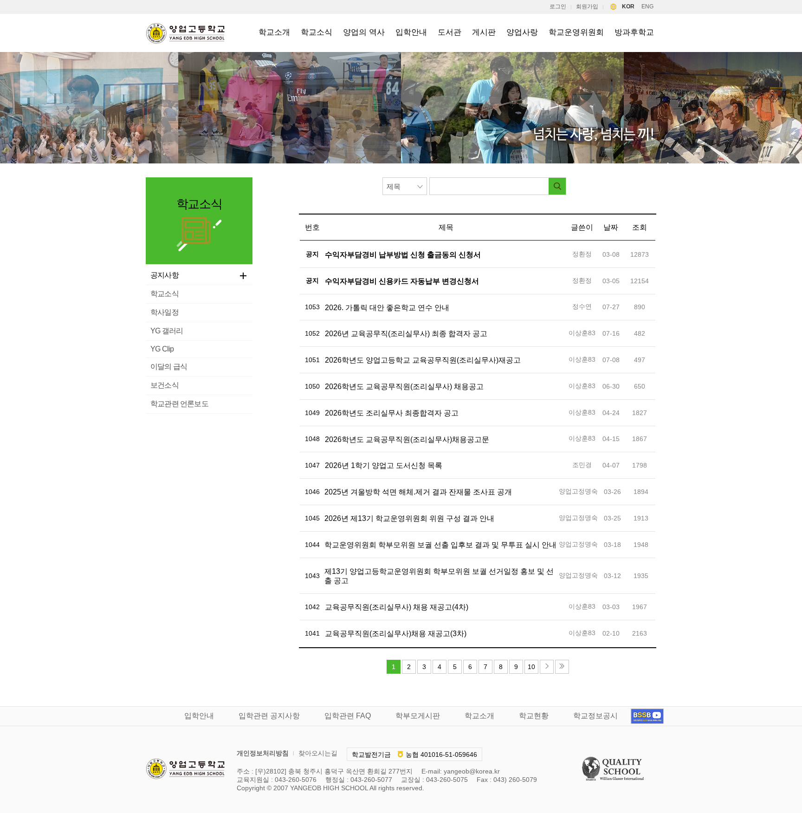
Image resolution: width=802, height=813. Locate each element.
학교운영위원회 (576, 32)
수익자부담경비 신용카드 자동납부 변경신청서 (402, 281)
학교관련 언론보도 (179, 404)
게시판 (484, 32)
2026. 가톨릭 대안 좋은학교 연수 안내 (387, 308)
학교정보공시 (595, 716)
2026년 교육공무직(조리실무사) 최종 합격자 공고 (406, 334)
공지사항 (164, 275)
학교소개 (274, 32)
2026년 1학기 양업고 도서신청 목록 (383, 465)
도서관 (449, 32)
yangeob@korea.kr (472, 771)
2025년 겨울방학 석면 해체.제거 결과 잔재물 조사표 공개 (418, 492)
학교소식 (316, 32)
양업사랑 (522, 32)
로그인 (558, 6)
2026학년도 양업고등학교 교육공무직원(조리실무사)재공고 (423, 360)
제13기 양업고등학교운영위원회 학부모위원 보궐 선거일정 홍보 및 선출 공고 (439, 576)
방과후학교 (634, 32)
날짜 (610, 227)
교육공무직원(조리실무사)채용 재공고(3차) (395, 633)
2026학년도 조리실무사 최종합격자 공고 (392, 413)
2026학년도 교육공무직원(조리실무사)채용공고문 (407, 439)
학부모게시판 (417, 716)
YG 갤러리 (166, 331)
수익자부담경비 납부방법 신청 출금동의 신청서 (403, 255)
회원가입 (587, 6)
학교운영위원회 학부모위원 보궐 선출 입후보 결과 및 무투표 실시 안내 (440, 545)
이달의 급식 (168, 367)
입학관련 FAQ (347, 716)
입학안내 (411, 32)
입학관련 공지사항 (269, 716)
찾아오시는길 (317, 753)
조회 (639, 227)
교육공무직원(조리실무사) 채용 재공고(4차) (396, 607)
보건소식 (164, 385)
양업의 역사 (364, 32)
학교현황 (534, 716)
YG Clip (162, 349)
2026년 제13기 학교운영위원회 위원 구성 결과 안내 (409, 518)
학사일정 (164, 312)
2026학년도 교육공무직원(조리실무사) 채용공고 (404, 386)
